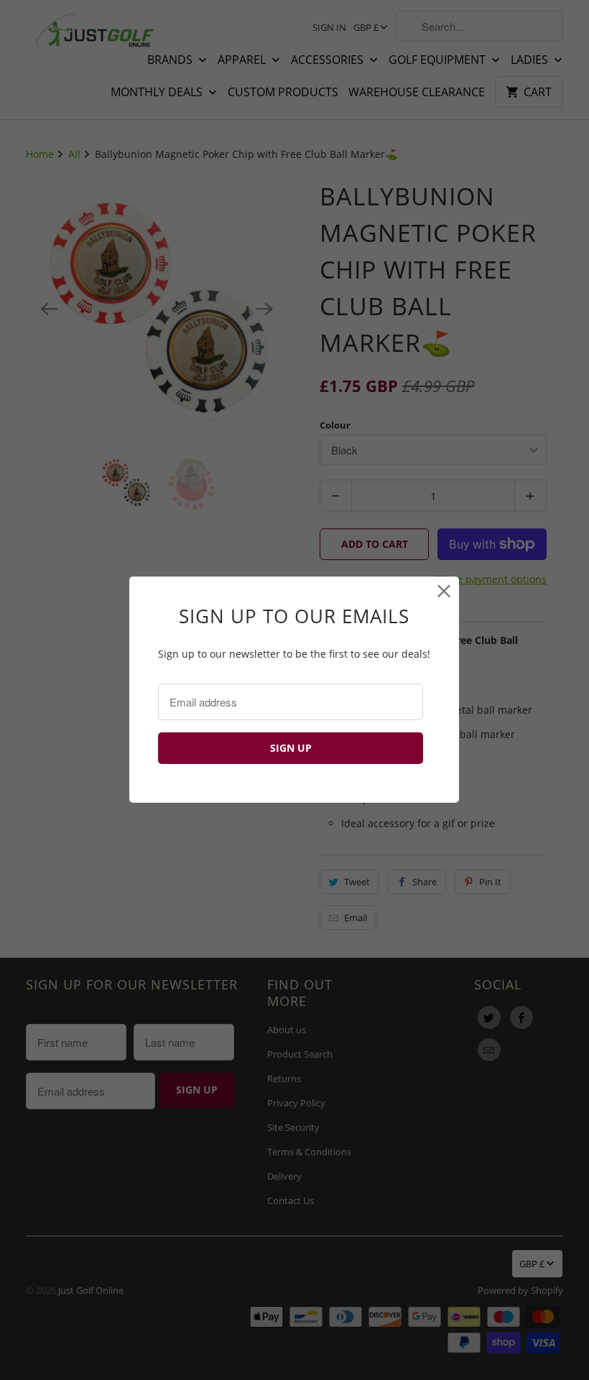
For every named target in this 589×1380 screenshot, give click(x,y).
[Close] (444, 591)
